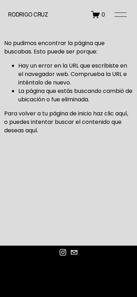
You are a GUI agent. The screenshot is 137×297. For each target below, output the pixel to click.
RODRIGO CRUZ (28, 14)
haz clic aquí (110, 113)
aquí (31, 130)
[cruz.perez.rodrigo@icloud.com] (74, 252)
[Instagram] (62, 252)
